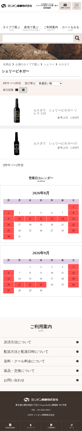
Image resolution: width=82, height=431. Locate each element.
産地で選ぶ (31, 28)
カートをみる (70, 28)
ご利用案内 (51, 28)
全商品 (7, 64)
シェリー (49, 64)
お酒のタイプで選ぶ (27, 64)
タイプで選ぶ (11, 28)
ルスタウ (64, 64)
